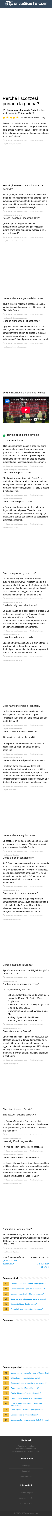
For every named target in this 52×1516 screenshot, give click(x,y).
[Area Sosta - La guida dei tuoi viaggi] (26, 6)
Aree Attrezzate (26, 1477)
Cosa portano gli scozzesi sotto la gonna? (28, 1299)
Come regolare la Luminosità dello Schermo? (30, 1420)
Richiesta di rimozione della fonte (16, 140)
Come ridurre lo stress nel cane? (24, 1415)
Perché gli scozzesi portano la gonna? (27, 1309)
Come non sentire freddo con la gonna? (27, 1294)
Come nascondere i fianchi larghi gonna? (28, 1284)
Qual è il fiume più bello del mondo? (26, 1393)
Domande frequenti (26, 1493)
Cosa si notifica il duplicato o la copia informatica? (26, 1404)
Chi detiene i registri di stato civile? (25, 1378)
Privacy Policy (26, 1503)
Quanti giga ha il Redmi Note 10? (25, 1388)
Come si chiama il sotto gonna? (24, 1304)
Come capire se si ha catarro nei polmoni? (29, 1383)
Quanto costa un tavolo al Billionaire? (26, 1398)
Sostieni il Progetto (26, 1498)
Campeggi (26, 1471)
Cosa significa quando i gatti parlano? (27, 1410)
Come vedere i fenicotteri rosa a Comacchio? (30, 1373)
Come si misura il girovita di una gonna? (28, 1289)
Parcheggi (26, 1466)
